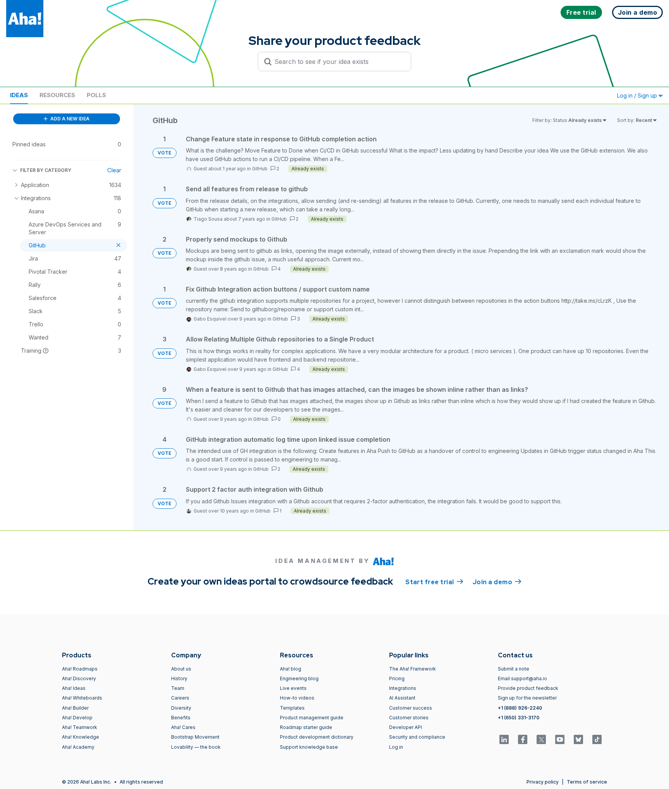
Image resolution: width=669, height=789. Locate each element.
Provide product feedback (528, 688)
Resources (57, 95)
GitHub (260, 169)
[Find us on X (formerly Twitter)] (541, 739)
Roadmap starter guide (306, 727)
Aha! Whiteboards (82, 698)
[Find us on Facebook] (522, 739)
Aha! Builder (75, 708)
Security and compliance (417, 737)
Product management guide (311, 717)
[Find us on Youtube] (560, 739)
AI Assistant (402, 698)
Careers (180, 698)
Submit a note (513, 669)
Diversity (181, 708)
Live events (293, 688)
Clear (114, 170)
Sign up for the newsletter (527, 698)
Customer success (410, 708)
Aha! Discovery (79, 678)
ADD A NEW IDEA (69, 119)
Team (177, 688)
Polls (96, 95)
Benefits (180, 717)
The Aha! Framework (412, 669)
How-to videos (297, 698)
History (179, 678)
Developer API (405, 727)
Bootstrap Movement (195, 737)
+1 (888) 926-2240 (520, 708)
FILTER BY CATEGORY (45, 170)
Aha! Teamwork (79, 727)
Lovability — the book (196, 747)
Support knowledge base (309, 747)
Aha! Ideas (74, 688)
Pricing (397, 678)
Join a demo (497, 582)
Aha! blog (290, 669)
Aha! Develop (77, 717)
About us (181, 669)
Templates (292, 708)
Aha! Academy (78, 747)
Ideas (19, 95)
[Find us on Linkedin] (504, 739)
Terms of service (587, 782)
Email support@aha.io (522, 678)
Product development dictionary (316, 737)
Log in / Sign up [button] (638, 95)
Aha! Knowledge (80, 737)
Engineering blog (299, 678)
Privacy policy (543, 782)
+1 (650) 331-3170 (518, 717)
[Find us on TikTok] (597, 739)
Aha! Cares (183, 727)
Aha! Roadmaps (80, 669)
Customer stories (409, 717)
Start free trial (434, 582)
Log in (396, 747)
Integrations (402, 688)
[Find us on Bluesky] (578, 739)
